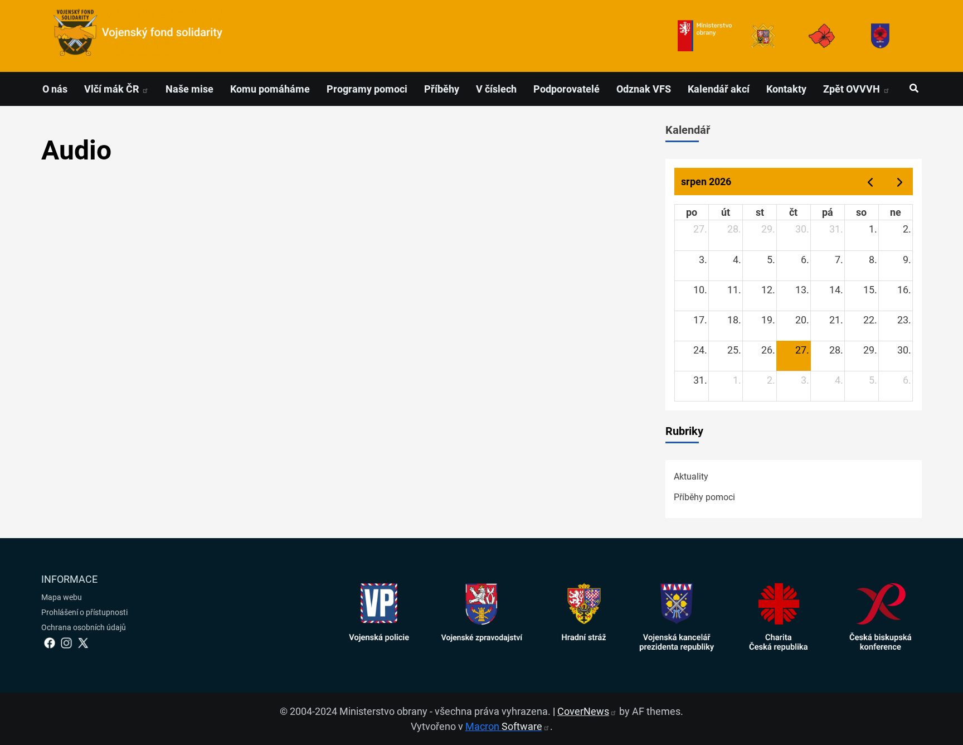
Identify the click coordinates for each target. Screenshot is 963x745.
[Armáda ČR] (763, 36)
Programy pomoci (367, 89)
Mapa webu (61, 597)
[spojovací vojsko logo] (138, 36)
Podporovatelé (566, 89)
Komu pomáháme (270, 89)
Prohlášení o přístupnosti (84, 612)
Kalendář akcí (719, 89)
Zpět (852, 89)
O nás (54, 89)
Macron (503, 726)
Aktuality (691, 476)
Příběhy (441, 89)
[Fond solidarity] (880, 36)
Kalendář (687, 130)
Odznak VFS (643, 89)
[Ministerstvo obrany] (705, 36)
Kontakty (786, 89)
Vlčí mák (112, 89)
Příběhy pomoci (704, 497)
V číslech (496, 89)
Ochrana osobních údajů (83, 627)
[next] (900, 181)
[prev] (870, 181)
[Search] (914, 88)
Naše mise (189, 89)
